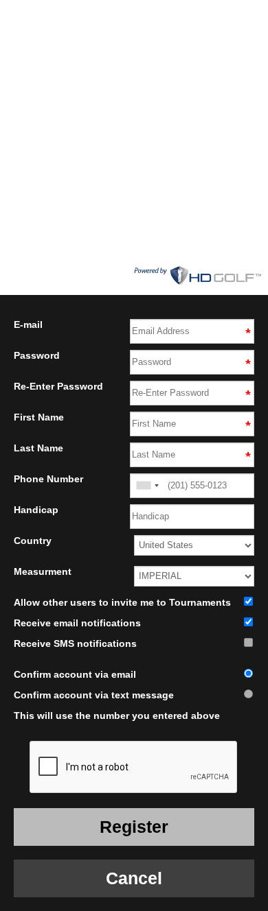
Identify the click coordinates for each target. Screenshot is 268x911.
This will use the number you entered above (117, 715)
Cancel (134, 878)
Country (33, 540)
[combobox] (147, 486)
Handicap (36, 509)
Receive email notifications (77, 622)
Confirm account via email (75, 674)
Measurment (42, 571)
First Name (39, 417)
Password (37, 355)
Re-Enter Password (58, 386)
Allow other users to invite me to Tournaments (122, 602)
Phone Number (48, 478)
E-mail (28, 324)
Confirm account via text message (94, 694)
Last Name (38, 447)
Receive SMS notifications (75, 643)
